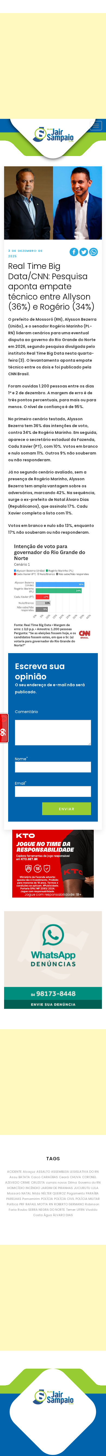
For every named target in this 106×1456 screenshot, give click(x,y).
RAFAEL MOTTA (37, 1204)
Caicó (35, 1177)
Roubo (22, 1209)
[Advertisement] (53, 66)
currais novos (56, 1182)
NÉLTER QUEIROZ (53, 1193)
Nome (21, 759)
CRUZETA (38, 1182)
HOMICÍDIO (15, 1188)
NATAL (26, 1193)
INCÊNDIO (33, 1188)
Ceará (64, 1177)
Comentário (26, 711)
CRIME (25, 1182)
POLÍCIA (47, 1199)
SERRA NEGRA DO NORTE (46, 1209)
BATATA (24, 1177)
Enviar (66, 809)
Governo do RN (89, 1182)
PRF (21, 1204)
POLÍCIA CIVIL (64, 1199)
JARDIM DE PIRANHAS (57, 1188)
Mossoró (13, 1193)
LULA (94, 1188)
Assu (13, 1177)
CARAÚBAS (49, 1177)
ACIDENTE (14, 1171)
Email (20, 783)
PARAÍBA (92, 1193)
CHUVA (75, 1177)
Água (48, 1215)
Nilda (36, 1193)
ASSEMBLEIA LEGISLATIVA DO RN (75, 1171)
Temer (71, 1209)
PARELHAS (13, 1199)
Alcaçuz (29, 1171)
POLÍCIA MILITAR (88, 1199)
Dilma (72, 1182)
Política (12, 1204)
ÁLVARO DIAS (63, 1215)
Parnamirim (31, 1199)
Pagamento (76, 1193)
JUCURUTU (82, 1188)
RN (51, 1204)
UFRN (81, 1209)
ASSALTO (43, 1171)
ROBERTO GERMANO (69, 1204)
